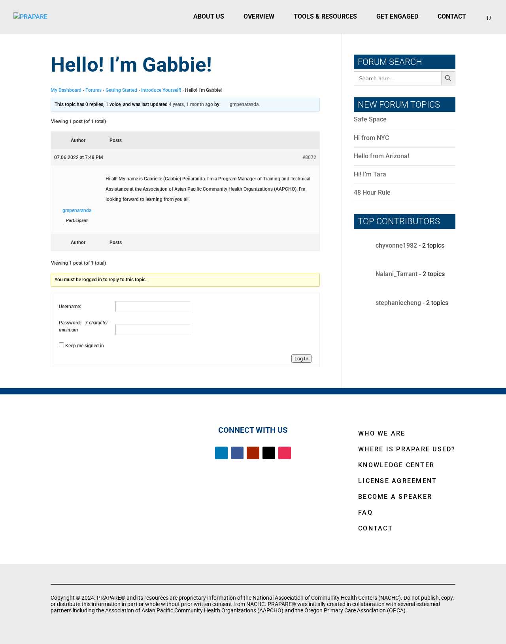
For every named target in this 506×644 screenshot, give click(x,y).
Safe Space (370, 119)
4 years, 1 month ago (191, 104)
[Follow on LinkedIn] (221, 453)
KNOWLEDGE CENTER (396, 465)
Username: (70, 306)
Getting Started (121, 90)
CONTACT (375, 528)
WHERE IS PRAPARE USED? (407, 449)
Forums (93, 90)
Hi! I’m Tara (370, 174)
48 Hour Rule (372, 192)
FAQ (365, 512)
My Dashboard (66, 90)
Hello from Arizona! (381, 156)
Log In (301, 359)
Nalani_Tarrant (396, 274)
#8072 (309, 157)
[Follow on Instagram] (284, 453)
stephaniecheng (398, 303)
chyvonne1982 (396, 246)
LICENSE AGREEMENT (397, 481)
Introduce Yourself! (161, 90)
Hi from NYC (371, 138)
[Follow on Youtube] (253, 453)
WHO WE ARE (382, 433)
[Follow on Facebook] (237, 453)
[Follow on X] (268, 453)
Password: (70, 323)
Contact (452, 16)
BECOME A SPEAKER (395, 496)
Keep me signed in (84, 346)
